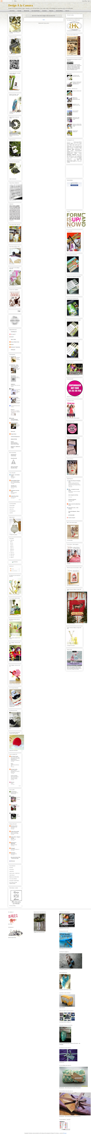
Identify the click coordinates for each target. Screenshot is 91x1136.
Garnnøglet (73, 146)
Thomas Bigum (12, 505)
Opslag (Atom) (46, 23)
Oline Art (12, 782)
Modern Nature (71, 154)
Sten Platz (11, 867)
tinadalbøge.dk (13, 331)
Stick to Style (13, 339)
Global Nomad (79, 146)
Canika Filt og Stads (14, 496)
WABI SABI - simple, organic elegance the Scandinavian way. (15, 366)
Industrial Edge (78, 147)
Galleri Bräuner (12, 875)
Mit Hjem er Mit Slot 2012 (77, 90)
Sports (71, 157)
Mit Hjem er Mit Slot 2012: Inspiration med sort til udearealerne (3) (77, 83)
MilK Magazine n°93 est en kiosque (74, 491)
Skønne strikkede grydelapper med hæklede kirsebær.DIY (15, 771)
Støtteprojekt (76, 157)
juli (10, 541)
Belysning (68, 142)
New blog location (71, 500)
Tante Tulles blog (14, 804)
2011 (12, 555)
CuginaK (12, 796)
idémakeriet (13, 852)
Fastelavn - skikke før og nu (72, 88)
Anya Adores (13, 375)
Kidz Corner (70, 150)
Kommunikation (78, 150)
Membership (26, 10)
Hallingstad (13, 349)
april (11, 546)
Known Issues (11, 507)
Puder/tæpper (79, 156)
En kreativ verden (14, 769)
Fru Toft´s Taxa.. (13, 497)
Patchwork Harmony (72, 499)
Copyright (19, 10)
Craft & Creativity (14, 775)
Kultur (68, 152)
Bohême (68, 143)
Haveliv (12, 783)
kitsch (77, 161)
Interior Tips (70, 149)
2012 (12, 554)
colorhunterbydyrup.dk (15, 436)
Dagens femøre (76, 143)
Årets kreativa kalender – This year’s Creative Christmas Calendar (15, 777)
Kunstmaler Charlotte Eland (14, 880)
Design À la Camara (20, 5)
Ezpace (12, 344)
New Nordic (69, 155)
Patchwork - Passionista (15, 347)
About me (67, 10)
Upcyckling (79, 158)
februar (11, 549)
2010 (12, 557)
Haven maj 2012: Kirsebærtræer (76, 111)
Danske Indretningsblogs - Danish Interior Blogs (15, 442)
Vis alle (19, 499)
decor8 (12, 336)
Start (44, 19)
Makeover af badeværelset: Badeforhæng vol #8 (76, 98)
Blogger (64, 1133)
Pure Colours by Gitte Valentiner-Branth (13, 883)
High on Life (70, 147)
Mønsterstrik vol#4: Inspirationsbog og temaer (76, 118)
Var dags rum (13, 356)
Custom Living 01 (71, 517)
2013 (12, 552)
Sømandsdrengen (14, 492)
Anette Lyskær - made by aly (14, 873)
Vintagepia (13, 848)
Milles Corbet (78, 153)
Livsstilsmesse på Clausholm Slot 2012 (76, 76)
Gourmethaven (13, 791)
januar (11, 550)
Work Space (73, 161)
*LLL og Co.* (13, 334)
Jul (81, 149)
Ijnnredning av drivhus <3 (15, 849)
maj (11, 544)
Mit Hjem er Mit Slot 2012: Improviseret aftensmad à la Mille (77, 125)
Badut (12, 763)
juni (11, 543)
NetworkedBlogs (59, 10)
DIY (72, 143)
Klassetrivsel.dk (14, 458)
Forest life (74, 145)
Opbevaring (80, 155)
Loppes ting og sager (15, 831)
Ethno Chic (72, 144)
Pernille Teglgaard (14, 422)
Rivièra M (12, 409)
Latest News (12, 10)
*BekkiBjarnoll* (13, 485)
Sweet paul (13, 431)
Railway (68, 157)
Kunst (72, 152)
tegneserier (80, 161)
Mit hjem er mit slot (14, 844)
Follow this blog (74, 185)
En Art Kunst (11, 869)
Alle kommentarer (14, 570)
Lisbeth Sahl (11, 871)
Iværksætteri (77, 149)
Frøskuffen (13, 813)
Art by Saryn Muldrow (13, 878)
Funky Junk (79, 145)
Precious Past (73, 156)
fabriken (12, 388)
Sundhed (80, 157)
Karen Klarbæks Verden (15, 480)
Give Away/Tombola (36, 10)
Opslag (12, 568)
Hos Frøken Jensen (14, 756)
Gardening (69, 146)
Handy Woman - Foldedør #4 (75, 131)
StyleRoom (13, 384)
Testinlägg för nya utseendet (18, 358)
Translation (44, 10)
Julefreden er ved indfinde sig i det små (76, 105)
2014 (12, 540)
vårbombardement (14, 853)
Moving (12, 406)
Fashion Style (77, 144)
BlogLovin (51, 10)
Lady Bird (11, 512)
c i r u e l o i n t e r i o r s (15, 405)
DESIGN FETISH (14, 439)
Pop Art (68, 156)
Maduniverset (70, 153)
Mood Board (79, 154)
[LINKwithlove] (15, 561)
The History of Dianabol (15, 420)
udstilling (68, 162)
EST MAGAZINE (71, 515)
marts (11, 547)
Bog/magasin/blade (78, 142)
